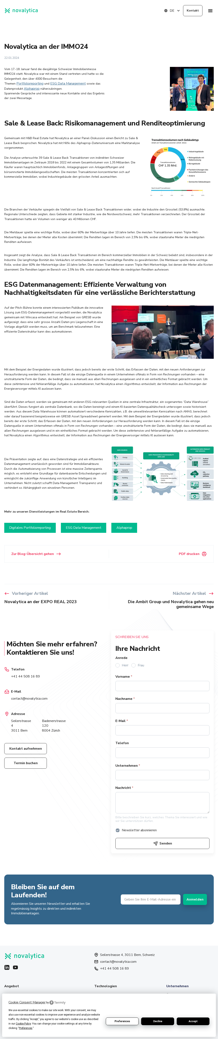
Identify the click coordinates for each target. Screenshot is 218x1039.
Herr (125, 665)
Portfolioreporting (29, 83)
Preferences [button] (25, 1028)
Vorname (123, 676)
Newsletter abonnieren (139, 830)
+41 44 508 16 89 (25, 676)
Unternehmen (127, 765)
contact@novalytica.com (29, 698)
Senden (165, 843)
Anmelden (195, 899)
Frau (141, 665)
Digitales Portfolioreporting (30, 527)
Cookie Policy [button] (23, 1023)
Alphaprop (32, 88)
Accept (193, 1021)
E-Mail (121, 721)
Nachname (125, 698)
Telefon (122, 743)
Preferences (122, 1021)
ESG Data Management (68, 83)
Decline (157, 1021)
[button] (210, 10)
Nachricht (124, 787)
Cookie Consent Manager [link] (27, 1002)
